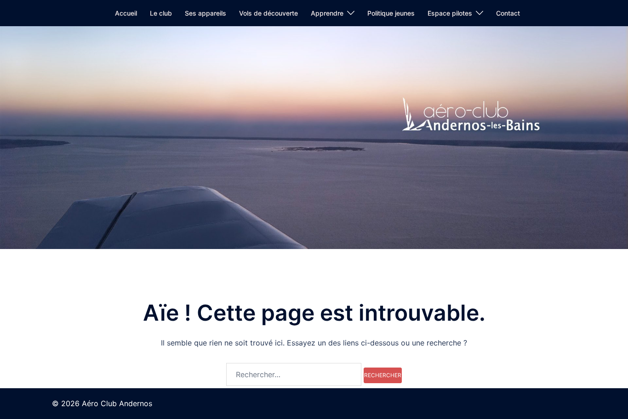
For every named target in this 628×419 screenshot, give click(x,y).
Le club (161, 13)
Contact (508, 13)
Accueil (126, 13)
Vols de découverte (268, 13)
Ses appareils (205, 13)
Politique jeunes (391, 13)
